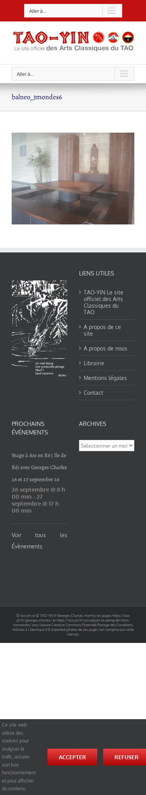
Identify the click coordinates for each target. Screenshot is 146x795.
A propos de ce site (102, 330)
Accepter (72, 757)
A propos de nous (105, 348)
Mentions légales (105, 378)
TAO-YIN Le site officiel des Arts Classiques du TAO (103, 302)
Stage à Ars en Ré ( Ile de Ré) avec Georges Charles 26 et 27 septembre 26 (39, 467)
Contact (93, 392)
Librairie (94, 363)
